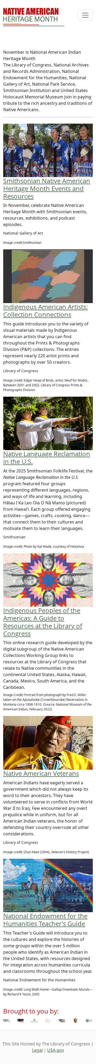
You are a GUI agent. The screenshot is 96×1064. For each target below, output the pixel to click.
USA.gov (55, 1050)
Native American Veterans (41, 773)
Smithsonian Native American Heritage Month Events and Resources (46, 188)
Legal (37, 1050)
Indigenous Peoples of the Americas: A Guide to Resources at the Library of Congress (42, 622)
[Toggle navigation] (85, 15)
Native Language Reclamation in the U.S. (46, 457)
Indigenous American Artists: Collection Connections (45, 310)
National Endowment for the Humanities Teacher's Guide (45, 919)
